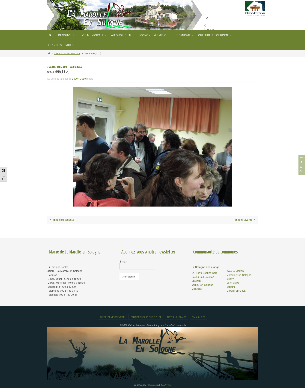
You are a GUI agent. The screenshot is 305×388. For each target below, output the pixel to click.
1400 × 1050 (79, 78)
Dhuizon (196, 280)
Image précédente (63, 219)
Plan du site (198, 317)
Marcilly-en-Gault (236, 290)
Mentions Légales (176, 317)
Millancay (197, 288)
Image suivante (243, 219)
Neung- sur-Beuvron (203, 277)
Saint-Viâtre (232, 282)
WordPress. (165, 384)
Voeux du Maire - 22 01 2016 (67, 53)
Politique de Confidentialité (146, 317)
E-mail (123, 261)
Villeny (230, 278)
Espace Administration (112, 317)
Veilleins (230, 286)
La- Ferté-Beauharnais (204, 272)
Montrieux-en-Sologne (238, 275)
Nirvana (154, 384)
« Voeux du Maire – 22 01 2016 (64, 66)
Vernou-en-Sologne (202, 284)
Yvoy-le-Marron (235, 271)
